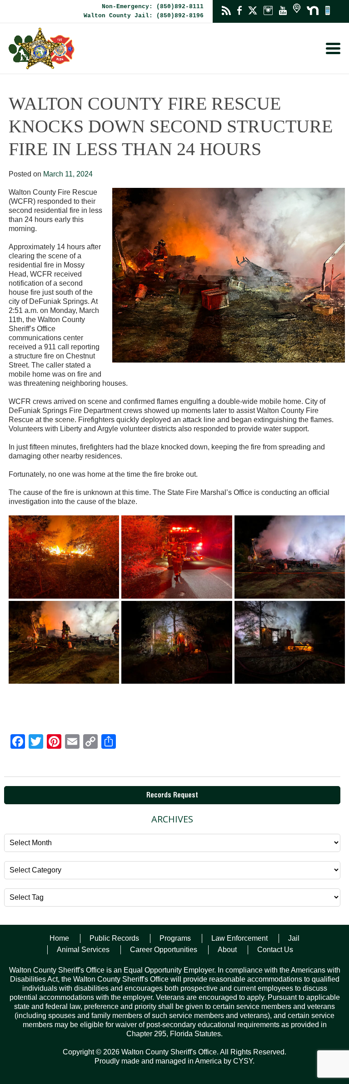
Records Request (172, 796)
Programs (175, 938)
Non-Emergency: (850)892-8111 (153, 6)
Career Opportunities (163, 949)
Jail (293, 938)
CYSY (243, 1061)
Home (59, 938)
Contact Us (275, 949)
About (227, 949)
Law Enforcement (239, 938)
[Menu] (333, 48)
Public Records (114, 938)
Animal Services (83, 949)
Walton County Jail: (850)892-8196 (144, 15)
